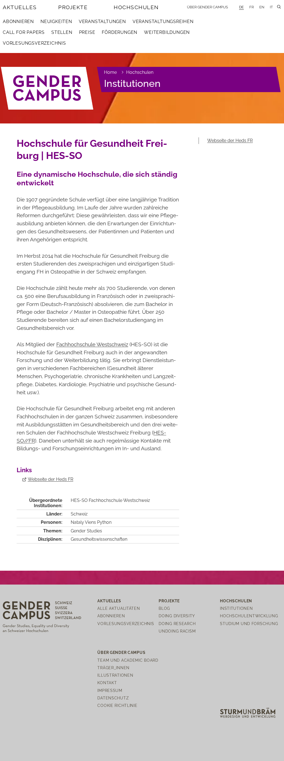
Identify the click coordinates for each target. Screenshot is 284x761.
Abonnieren (18, 21)
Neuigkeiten (56, 21)
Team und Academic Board (127, 660)
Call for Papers (24, 32)
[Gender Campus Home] (47, 88)
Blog (164, 608)
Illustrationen (115, 675)
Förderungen (119, 32)
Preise (87, 32)
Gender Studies (86, 531)
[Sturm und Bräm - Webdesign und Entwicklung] (247, 712)
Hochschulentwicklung (249, 615)
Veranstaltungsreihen (163, 21)
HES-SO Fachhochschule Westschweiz (110, 500)
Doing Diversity (177, 615)
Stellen (61, 32)
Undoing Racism (177, 631)
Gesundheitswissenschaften (99, 539)
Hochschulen (136, 7)
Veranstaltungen (102, 21)
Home (110, 72)
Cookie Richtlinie (117, 705)
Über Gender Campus (207, 7)
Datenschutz (113, 698)
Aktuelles (20, 7)
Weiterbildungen (167, 32)
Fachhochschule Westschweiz (92, 344)
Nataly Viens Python (91, 522)
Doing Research (177, 623)
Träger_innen (113, 667)
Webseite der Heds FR (50, 479)
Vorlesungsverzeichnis (34, 43)
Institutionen (132, 83)
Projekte (73, 7)
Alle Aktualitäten (118, 608)
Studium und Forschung (249, 623)
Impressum (109, 690)
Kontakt (107, 682)
